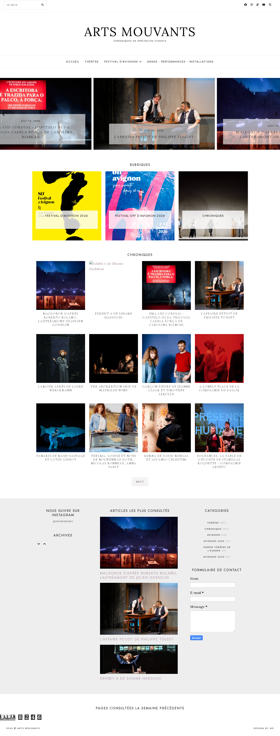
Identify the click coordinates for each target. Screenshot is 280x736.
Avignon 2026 (217, 541)
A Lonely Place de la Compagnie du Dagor (219, 388)
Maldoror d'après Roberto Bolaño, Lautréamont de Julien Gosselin (60, 319)
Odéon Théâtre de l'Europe (217, 548)
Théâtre (92, 62)
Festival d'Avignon (121, 62)
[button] (3, 114)
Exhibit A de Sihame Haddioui (113, 315)
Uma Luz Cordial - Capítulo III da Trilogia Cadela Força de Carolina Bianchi (166, 319)
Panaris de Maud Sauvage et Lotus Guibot (60, 457)
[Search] (43, 5)
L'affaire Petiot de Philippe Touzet (219, 315)
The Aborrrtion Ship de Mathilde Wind (114, 388)
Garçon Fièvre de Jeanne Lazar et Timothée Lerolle (166, 390)
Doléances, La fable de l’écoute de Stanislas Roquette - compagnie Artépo (219, 461)
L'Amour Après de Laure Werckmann (60, 388)
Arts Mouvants (140, 31)
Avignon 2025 (216, 556)
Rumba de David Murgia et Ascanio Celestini (166, 457)
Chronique (216, 529)
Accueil (73, 62)
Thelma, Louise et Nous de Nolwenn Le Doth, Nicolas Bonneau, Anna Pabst (113, 461)
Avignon (216, 534)
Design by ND (264, 728)
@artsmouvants (63, 521)
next (140, 481)
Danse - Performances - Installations (180, 62)
